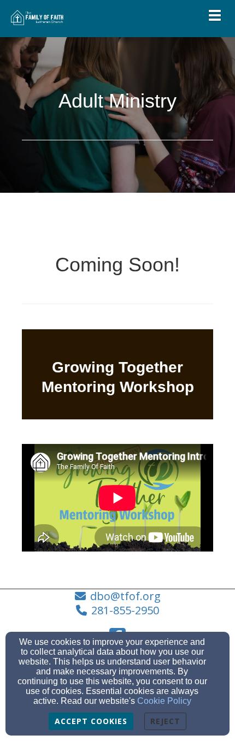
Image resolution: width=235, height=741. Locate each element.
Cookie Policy (164, 701)
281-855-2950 (125, 610)
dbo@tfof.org (125, 596)
